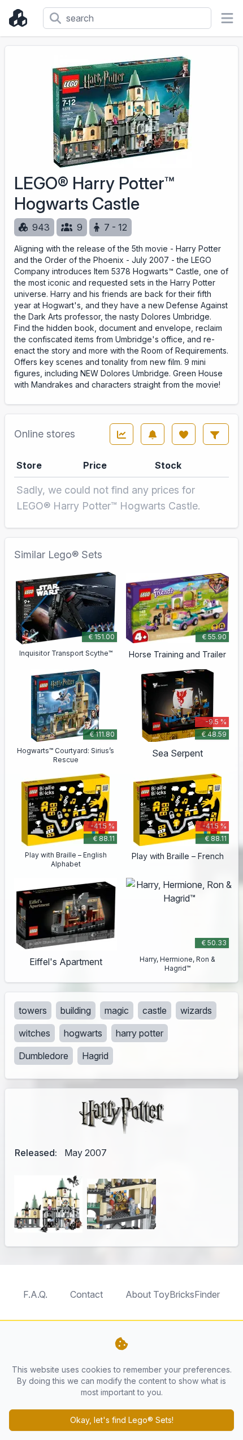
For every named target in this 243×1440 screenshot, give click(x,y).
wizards (196, 1010)
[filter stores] (216, 434)
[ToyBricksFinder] (21, 18)
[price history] (121, 434)
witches (34, 1033)
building (75, 1010)
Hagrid (95, 1055)
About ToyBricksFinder (172, 1294)
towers (33, 1010)
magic (117, 1010)
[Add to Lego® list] (184, 434)
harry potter (139, 1033)
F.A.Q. (35, 1294)
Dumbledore (43, 1055)
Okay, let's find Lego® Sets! (121, 1420)
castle (154, 1010)
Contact (86, 1294)
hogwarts (83, 1033)
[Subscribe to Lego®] (152, 434)
